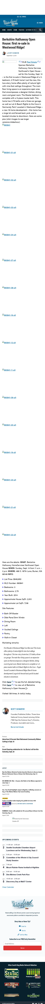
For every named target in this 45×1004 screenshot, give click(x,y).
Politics (21, 30)
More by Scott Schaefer (17, 727)
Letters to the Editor (33, 30)
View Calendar (8, 887)
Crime (15, 30)
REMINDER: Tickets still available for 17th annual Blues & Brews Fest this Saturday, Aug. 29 (22, 812)
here (9, 685)
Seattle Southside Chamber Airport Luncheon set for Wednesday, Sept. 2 (21, 849)
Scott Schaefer (13, 53)
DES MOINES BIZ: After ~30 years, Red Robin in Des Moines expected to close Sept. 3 (22, 782)
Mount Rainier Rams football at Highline (22, 867)
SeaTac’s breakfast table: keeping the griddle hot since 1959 (19, 800)
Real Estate (32, 62)
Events (9, 30)
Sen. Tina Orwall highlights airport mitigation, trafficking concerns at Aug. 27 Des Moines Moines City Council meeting (21, 791)
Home (4, 30)
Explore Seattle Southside (25, 803)
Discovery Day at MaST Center (19, 881)
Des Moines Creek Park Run (18, 874)
